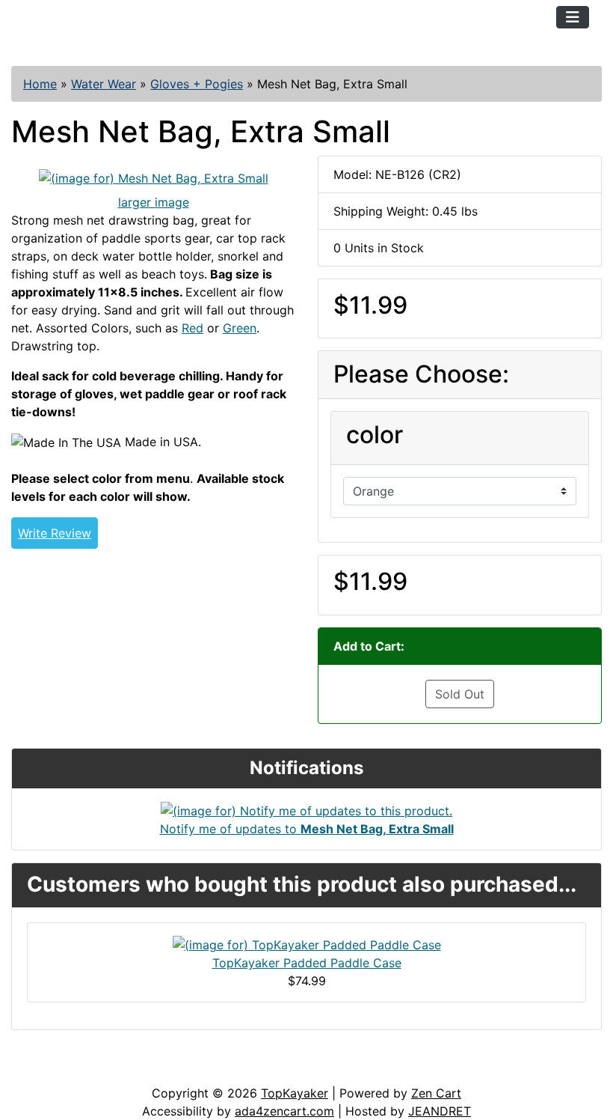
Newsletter (214, 1069)
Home (40, 83)
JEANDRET (439, 1111)
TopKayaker (294, 1093)
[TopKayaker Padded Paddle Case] (307, 944)
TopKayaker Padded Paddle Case (306, 962)
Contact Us (125, 1069)
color (374, 435)
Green (239, 327)
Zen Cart (436, 1093)
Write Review (54, 533)
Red (192, 327)
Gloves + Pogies (196, 83)
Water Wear (103, 83)
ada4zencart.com (284, 1111)
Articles (46, 1069)
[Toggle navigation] (572, 17)
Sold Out (459, 694)
